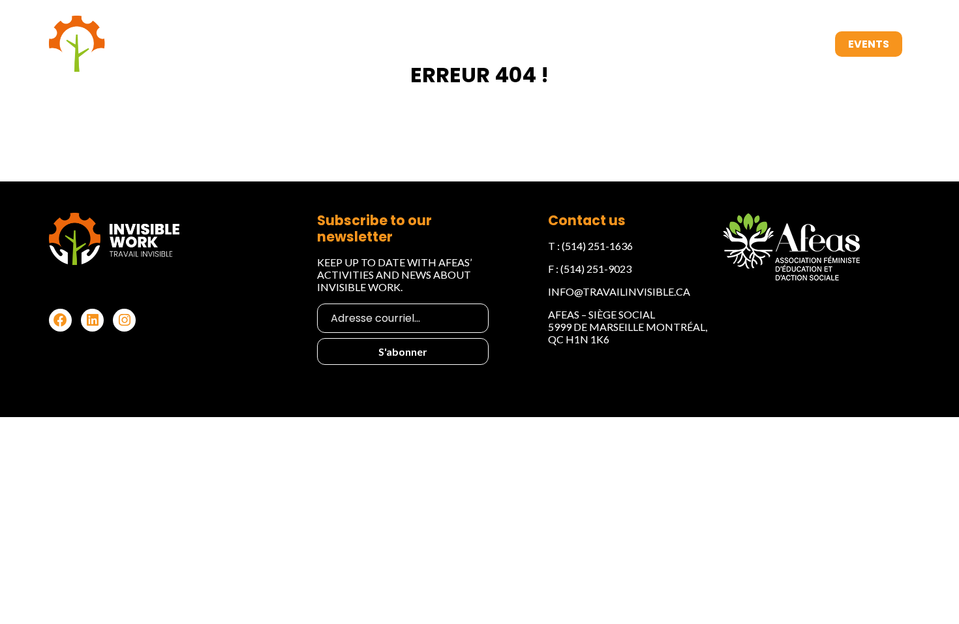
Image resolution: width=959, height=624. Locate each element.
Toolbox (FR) (779, 44)
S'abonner (402, 351)
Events (868, 44)
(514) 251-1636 (597, 246)
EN (921, 44)
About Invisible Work (575, 44)
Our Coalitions (687, 44)
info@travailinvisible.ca (619, 291)
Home (484, 44)
